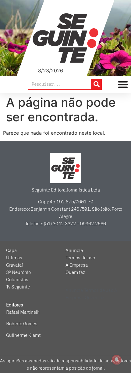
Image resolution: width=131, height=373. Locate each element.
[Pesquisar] (96, 84)
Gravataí (14, 265)
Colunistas (17, 279)
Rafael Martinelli (23, 312)
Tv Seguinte (18, 287)
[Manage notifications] (117, 359)
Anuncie (74, 250)
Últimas (14, 258)
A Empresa (77, 265)
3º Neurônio (18, 272)
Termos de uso (80, 258)
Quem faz (75, 272)
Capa (11, 250)
